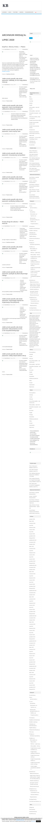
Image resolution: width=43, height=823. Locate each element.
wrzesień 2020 (32, 668)
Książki (30, 105)
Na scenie (31, 370)
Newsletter (31, 376)
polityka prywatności (20, 819)
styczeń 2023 (32, 609)
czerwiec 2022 (32, 624)
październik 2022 (32, 615)
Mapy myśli (31, 135)
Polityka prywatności (33, 378)
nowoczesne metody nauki (34, 332)
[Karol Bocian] (5, 8)
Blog (10, 12)
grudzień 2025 (32, 535)
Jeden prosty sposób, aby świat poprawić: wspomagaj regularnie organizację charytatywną (12, 300)
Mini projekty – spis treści (34, 110)
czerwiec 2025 (32, 548)
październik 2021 (32, 640)
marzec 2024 (32, 580)
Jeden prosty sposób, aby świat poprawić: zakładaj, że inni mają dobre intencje (14, 80)
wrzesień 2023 (32, 592)
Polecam (31, 358)
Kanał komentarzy (33, 811)
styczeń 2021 (32, 659)
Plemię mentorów (33, 295)
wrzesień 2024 (32, 567)
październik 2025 (32, 540)
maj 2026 (31, 525)
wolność (31, 345)
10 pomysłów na (34, 301)
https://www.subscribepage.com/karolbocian (35, 81)
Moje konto (31, 386)
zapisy (34, 345)
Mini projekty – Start (35, 254)
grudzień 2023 (32, 586)
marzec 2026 (32, 529)
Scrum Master (32, 194)
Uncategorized (32, 307)
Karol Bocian (7, 49)
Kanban (33, 318)
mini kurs (38, 328)
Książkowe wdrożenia (10, 74)
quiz (38, 340)
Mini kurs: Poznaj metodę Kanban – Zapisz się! (34, 186)
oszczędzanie (35, 337)
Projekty (31, 246)
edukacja (33, 316)
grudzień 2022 (32, 611)
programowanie (37, 339)
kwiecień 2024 (32, 577)
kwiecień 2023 (32, 603)
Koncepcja (31, 226)
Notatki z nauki (32, 230)
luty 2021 (31, 657)
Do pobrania (31, 144)
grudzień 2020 (32, 661)
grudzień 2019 (32, 687)
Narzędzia (32, 211)
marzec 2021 (32, 655)
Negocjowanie (33, 305)
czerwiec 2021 (32, 649)
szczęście (31, 342)
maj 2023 (31, 601)
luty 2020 (31, 683)
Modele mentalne (33, 289)
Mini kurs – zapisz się (35, 252)
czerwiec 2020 (32, 674)
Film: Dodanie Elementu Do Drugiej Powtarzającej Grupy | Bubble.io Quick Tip (35, 165)
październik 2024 (32, 565)
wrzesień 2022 (32, 617)
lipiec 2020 (31, 672)
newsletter (37, 329)
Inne (30, 205)
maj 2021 (31, 651)
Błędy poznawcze (33, 282)
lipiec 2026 (31, 521)
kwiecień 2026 (32, 527)
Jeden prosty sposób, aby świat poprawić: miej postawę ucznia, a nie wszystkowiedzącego (12, 328)
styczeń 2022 (32, 634)
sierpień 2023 (32, 594)
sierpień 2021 (32, 645)
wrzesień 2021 (32, 643)
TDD (30, 344)
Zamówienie (31, 384)
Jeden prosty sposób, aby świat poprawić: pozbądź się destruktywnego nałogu (15, 273)
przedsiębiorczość (33, 340)
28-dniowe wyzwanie (34, 244)
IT (29, 210)
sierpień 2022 (32, 619)
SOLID (37, 341)
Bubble (32, 221)
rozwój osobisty (32, 341)
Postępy (31, 242)
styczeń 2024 (32, 584)
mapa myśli (34, 319)
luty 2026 (31, 531)
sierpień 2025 (32, 544)
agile (30, 315)
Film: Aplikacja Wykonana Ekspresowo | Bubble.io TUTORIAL (34, 159)
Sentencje (31, 280)
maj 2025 (31, 550)
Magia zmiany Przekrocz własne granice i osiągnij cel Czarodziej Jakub (35, 286)
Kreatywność (32, 129)
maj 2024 (31, 575)
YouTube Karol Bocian (34, 310)
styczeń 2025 (32, 559)
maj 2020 (31, 676)
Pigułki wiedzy (32, 236)
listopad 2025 (32, 538)
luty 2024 (31, 582)
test (32, 344)
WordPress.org (32, 813)
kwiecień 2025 (32, 552)
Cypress (32, 215)
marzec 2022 (32, 630)
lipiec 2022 (31, 622)
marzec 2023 (32, 605)
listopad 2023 (32, 588)
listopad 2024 (32, 563)
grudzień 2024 (32, 561)
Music (30, 329)
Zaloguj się (31, 807)
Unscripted (35, 344)
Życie (33, 346)
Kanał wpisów (32, 809)
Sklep (30, 380)
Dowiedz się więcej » (6, 71)
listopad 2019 (32, 689)
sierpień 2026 (32, 519)
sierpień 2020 (32, 670)
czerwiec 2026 (32, 523)
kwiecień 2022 (32, 628)
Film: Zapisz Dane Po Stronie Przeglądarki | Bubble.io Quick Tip (34, 170)
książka (37, 318)
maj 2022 (31, 626)
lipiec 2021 (31, 647)
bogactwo (34, 315)
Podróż (30, 98)
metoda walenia (32, 328)
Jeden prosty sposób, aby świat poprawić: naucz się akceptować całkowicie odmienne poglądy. (12, 107)
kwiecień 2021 (32, 653)
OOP (34, 336)
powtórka (31, 339)
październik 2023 (32, 590)
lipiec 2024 (31, 571)
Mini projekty (32, 248)
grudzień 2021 (32, 636)
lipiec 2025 (31, 546)
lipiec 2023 (31, 596)
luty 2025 (31, 556)
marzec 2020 (32, 680)
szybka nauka (36, 342)
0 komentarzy (25, 49)
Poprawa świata (9, 100)
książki (30, 319)
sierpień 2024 (32, 569)
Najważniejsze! (29, 12)
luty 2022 (31, 632)
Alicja (30, 189)
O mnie (30, 356)
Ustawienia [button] (33, 821)
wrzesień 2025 (32, 542)
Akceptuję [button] (38, 821)
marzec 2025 (32, 554)
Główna (4, 12)
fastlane (37, 316)
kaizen (30, 318)
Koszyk (30, 382)
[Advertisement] (21, 22)
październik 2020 (32, 666)
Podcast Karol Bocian (33, 238)
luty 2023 (31, 607)
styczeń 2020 (32, 685)
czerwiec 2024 (32, 573)
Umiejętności (32, 297)
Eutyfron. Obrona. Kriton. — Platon (13, 47)
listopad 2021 (32, 638)
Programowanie (34, 223)
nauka (33, 329)
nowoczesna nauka (33, 331)
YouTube (15, 12)
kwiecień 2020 (32, 678)
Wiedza (21, 12)
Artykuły (31, 354)
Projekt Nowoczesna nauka (35, 120)
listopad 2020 (32, 664)
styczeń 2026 (32, 533)
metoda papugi (37, 327)
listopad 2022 (32, 613)
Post (30, 240)
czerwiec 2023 (32, 598)
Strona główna (32, 352)
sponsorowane (33, 207)
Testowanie (32, 214)
